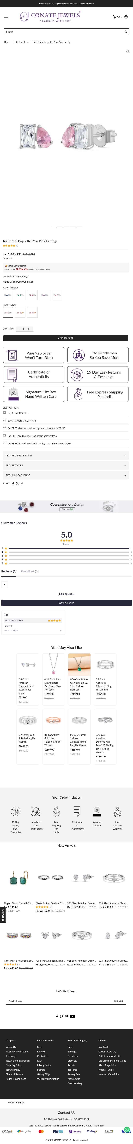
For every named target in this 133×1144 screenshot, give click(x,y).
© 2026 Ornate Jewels (57, 1139)
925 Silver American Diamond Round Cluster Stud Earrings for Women (82, 903)
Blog (39, 1047)
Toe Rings (72, 1069)
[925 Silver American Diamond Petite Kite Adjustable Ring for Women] (114, 878)
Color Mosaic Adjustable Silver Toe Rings (19, 960)
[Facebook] (57, 1016)
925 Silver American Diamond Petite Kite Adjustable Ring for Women (114, 903)
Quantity (8, 329)
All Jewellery (22, 42)
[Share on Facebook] (13, 483)
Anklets (71, 1065)
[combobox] (4, 584)
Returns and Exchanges (18, 1060)
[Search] (126, 32)
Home (7, 42)
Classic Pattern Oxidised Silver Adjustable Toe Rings (51, 903)
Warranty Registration (48, 1078)
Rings (70, 1047)
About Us (11, 1047)
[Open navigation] (6, 16)
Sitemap (41, 1069)
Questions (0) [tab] (29, 571)
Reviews (41, 1051)
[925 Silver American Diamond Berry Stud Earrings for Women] (51, 935)
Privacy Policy (44, 1065)
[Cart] (115, 17)
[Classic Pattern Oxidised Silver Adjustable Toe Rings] (51, 878)
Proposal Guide (106, 1069)
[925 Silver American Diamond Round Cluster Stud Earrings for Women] (82, 878)
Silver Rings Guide (107, 1065)
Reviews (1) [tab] (8, 571)
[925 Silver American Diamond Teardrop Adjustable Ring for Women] (82, 935)
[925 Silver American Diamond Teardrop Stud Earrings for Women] (114, 935)
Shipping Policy (13, 1065)
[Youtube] (72, 1016)
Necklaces (73, 1056)
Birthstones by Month (109, 1056)
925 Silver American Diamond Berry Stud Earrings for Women (51, 960)
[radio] (8, 295)
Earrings (72, 1051)
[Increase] (28, 328)
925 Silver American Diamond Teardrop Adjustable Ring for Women (82, 960)
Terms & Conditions (16, 1078)
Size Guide (103, 1047)
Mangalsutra (74, 1078)
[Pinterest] (66, 1016)
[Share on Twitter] (17, 483)
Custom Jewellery (107, 1051)
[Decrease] (18, 328)
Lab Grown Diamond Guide (112, 1060)
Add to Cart (65, 338)
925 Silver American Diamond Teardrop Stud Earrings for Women (114, 960)
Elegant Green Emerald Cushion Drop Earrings (19, 903)
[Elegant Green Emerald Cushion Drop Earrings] (19, 878)
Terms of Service (14, 1074)
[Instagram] (61, 1016)
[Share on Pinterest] (21, 483)
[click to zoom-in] (127, 51)
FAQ (39, 1060)
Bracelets (72, 1060)
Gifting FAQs (43, 1074)
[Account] (126, 16)
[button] (10, 246)
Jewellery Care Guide (108, 1074)
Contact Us (42, 1056)
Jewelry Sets (74, 1074)
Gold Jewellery (75, 1083)
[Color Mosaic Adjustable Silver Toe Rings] (19, 935)
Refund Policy (13, 1069)
